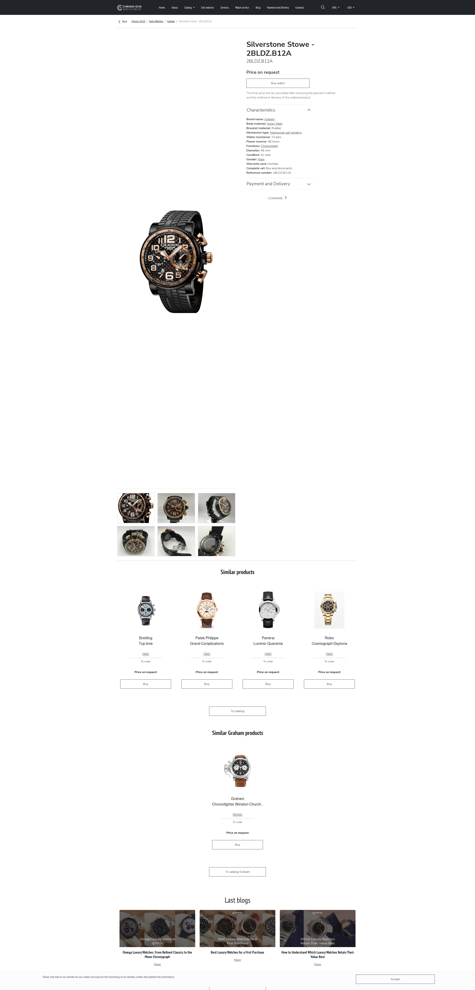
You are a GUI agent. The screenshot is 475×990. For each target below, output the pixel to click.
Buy (145, 684)
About (175, 7)
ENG (334, 7)
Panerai (268, 638)
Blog (258, 7)
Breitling (145, 638)
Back (124, 21)
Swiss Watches (156, 21)
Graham (171, 21)
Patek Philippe (206, 638)
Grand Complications (207, 643)
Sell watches (207, 7)
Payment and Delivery (278, 7)
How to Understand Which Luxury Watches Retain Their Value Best (317, 954)
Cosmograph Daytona (329, 643)
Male (261, 159)
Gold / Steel (274, 124)
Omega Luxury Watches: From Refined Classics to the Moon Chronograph (157, 954)
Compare (275, 198)
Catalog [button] (188, 7)
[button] (322, 7)
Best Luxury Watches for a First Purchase (237, 952)
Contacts (299, 7)
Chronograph (269, 146)
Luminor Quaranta (268, 643)
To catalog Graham (237, 872)
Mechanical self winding (286, 133)
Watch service (242, 7)
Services (224, 7)
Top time (146, 643)
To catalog (237, 711)
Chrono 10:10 (138, 21)
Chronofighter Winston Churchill (237, 804)
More (157, 964)
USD (349, 7)
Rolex (329, 638)
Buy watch (278, 83)
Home (162, 7)
